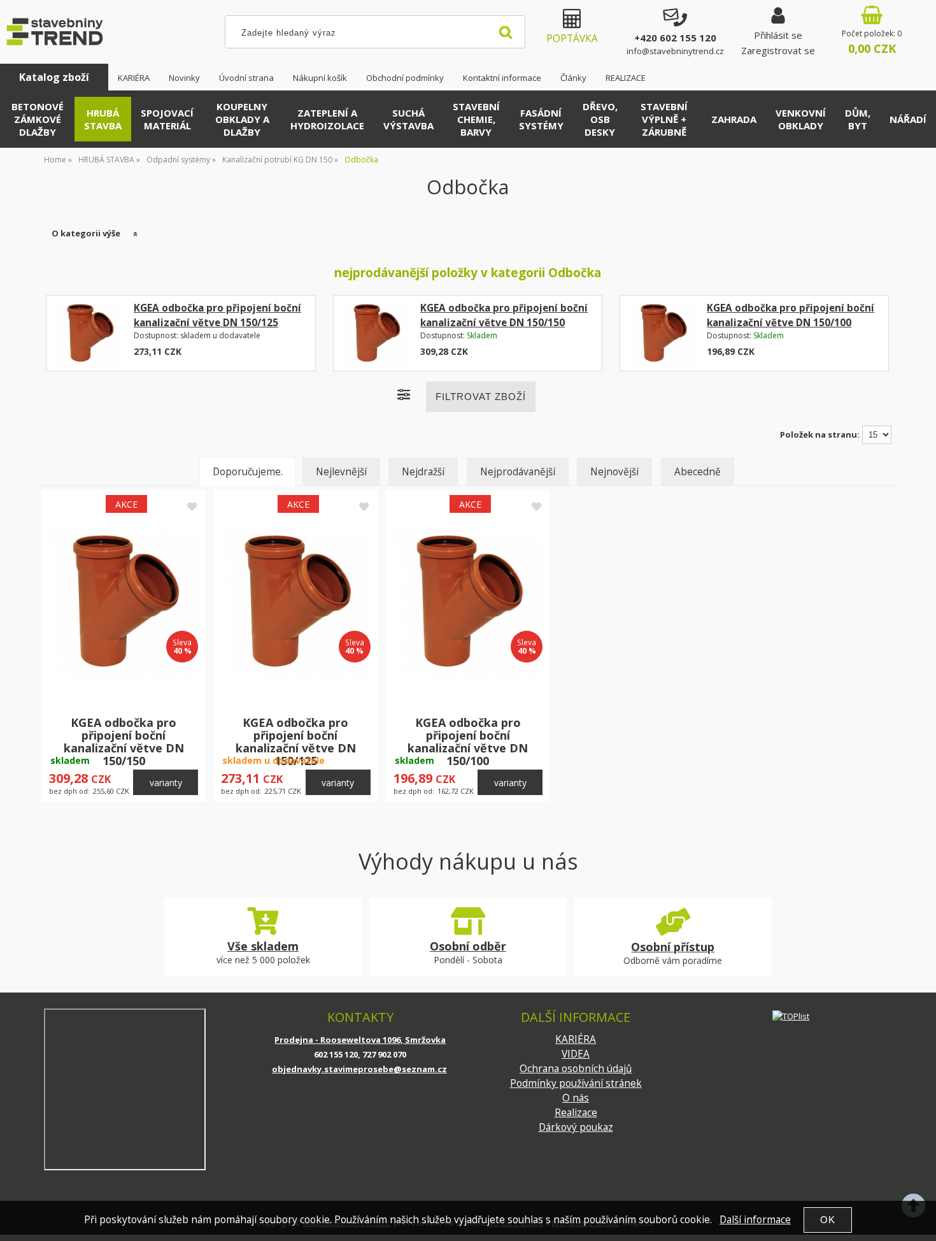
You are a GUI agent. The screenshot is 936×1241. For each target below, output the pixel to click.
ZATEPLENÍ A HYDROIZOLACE (327, 119)
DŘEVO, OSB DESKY (600, 119)
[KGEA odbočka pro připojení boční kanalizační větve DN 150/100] (663, 333)
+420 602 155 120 (675, 37)
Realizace (576, 1112)
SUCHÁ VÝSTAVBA (408, 119)
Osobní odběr (468, 946)
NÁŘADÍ (908, 119)
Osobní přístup (672, 946)
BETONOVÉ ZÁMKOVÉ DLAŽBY (37, 119)
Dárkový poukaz (576, 1127)
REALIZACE (626, 77)
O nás (575, 1098)
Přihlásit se (778, 35)
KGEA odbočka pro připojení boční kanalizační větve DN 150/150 (124, 741)
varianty (166, 783)
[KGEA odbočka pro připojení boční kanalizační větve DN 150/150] (376, 333)
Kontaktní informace (502, 77)
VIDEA (576, 1054)
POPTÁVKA (572, 38)
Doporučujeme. (248, 471)
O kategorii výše (86, 233)
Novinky (184, 77)
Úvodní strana (246, 77)
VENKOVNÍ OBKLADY (801, 119)
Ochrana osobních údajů (576, 1068)
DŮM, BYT (857, 119)
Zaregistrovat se (778, 50)
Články (573, 77)
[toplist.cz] (790, 1015)
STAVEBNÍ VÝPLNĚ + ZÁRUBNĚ (664, 119)
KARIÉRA (134, 77)
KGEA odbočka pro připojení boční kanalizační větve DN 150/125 (296, 741)
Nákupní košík (320, 77)
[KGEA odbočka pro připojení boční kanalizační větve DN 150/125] (89, 333)
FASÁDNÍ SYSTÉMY (541, 119)
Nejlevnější (341, 471)
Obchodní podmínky (405, 77)
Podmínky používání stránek (576, 1083)
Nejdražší (423, 471)
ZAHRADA (733, 119)
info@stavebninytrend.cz (675, 51)
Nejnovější (614, 471)
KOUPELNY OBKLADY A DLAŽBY (242, 119)
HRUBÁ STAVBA (103, 119)
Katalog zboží (54, 77)
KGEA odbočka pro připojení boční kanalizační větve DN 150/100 (468, 741)
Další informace (755, 1219)
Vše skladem (263, 946)
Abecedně (697, 471)
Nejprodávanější (517, 471)
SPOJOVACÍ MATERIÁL (167, 119)
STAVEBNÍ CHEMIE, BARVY (476, 119)
